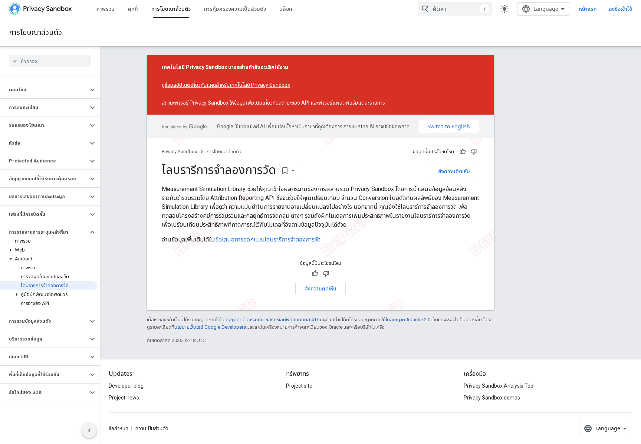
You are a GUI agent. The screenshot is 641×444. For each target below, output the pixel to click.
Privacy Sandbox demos (492, 398)
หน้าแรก (588, 8)
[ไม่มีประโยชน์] (473, 151)
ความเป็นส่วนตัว (151, 428)
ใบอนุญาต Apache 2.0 (408, 319)
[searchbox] (50, 61)
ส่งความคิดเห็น (454, 171)
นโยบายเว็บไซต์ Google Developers (210, 327)
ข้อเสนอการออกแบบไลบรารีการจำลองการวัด (267, 239)
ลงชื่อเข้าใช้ (620, 9)
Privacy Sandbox (179, 151)
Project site (299, 386)
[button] (44, 89)
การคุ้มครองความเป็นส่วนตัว (235, 8)
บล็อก (285, 8)
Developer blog (126, 386)
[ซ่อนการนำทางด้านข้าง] (89, 430)
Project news (124, 398)
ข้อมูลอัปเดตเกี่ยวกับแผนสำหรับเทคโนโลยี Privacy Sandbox (227, 85)
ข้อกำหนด (118, 428)
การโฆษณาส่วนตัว (171, 8)
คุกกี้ (133, 8)
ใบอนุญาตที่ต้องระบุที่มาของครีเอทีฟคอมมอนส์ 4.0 (269, 319)
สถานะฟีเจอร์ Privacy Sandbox (195, 103)
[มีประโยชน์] (462, 151)
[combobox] (455, 9)
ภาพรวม (105, 8)
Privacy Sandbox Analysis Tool (499, 386)
